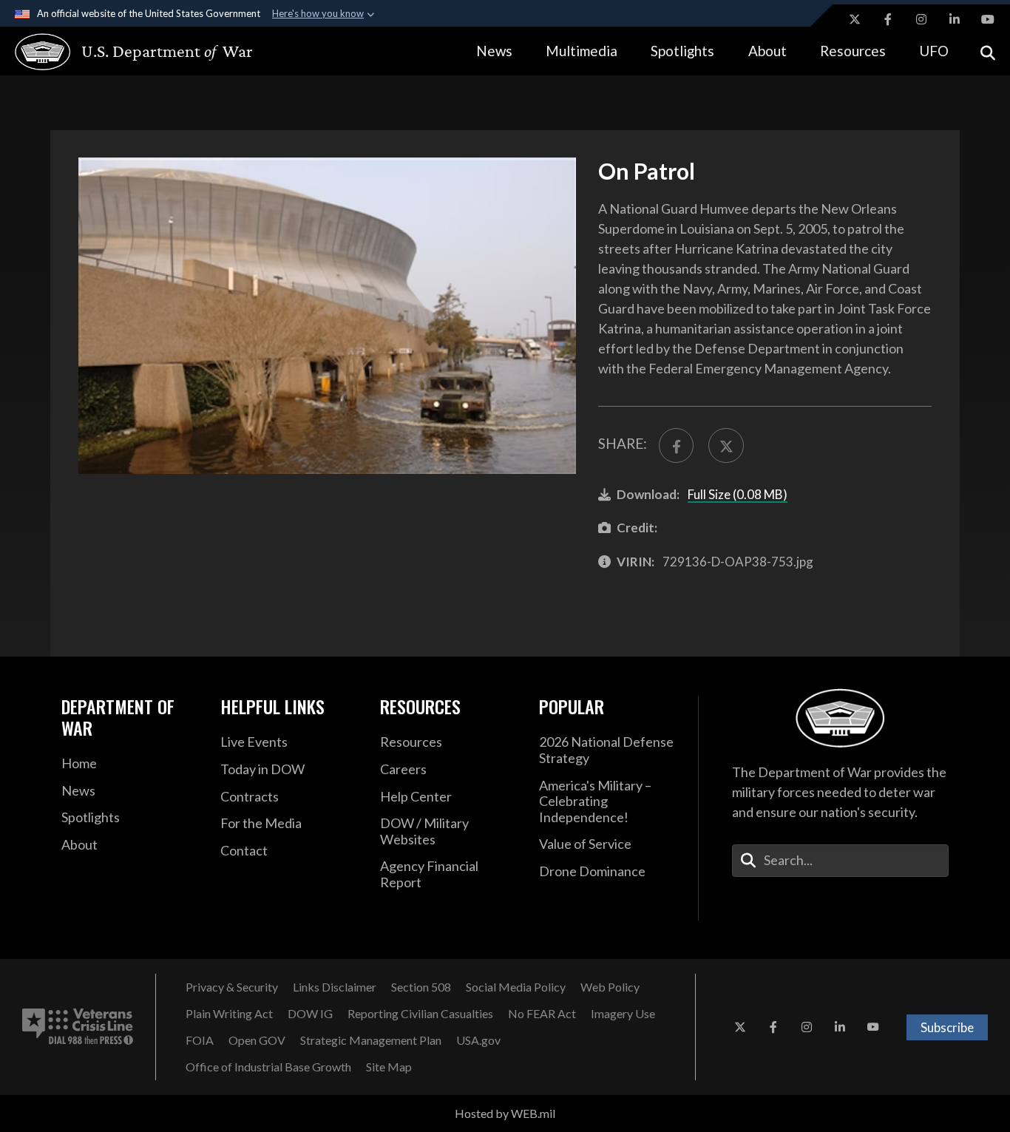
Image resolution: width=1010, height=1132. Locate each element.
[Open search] (988, 51)
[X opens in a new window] (855, 19)
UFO (934, 50)
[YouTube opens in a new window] (988, 19)
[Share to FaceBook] (676, 445)
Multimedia (581, 50)
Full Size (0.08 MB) (737, 494)
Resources (853, 50)
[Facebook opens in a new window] (888, 19)
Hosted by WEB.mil (505, 1113)
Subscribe (947, 1027)
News (494, 50)
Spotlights (682, 50)
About (767, 50)
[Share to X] (725, 445)
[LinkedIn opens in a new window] (954, 19)
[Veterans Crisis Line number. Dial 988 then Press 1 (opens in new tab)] (77, 1027)
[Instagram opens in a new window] (921, 19)
